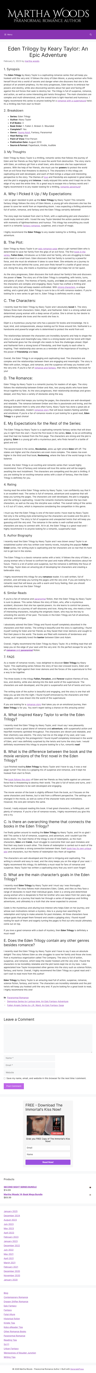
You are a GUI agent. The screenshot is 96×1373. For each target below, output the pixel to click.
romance (11, 650)
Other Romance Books (15, 1331)
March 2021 (10, 1262)
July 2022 (9, 1250)
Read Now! (48, 1162)
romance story (41, 410)
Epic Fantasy (10, 1306)
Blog (6, 1293)
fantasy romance (31, 225)
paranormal (40, 599)
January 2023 (11, 1241)
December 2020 (12, 1271)
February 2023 (11, 1237)
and (24, 650)
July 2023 (9, 1224)
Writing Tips (10, 1357)
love (46, 177)
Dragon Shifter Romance (16, 1301)
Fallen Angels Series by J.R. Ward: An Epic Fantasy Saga (35, 1005)
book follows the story (19, 779)
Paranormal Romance (18, 997)
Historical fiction (12, 1318)
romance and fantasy (45, 368)
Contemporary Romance (16, 1297)
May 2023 (9, 1228)
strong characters (66, 287)
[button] (90, 34)
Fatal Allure (9, 1314)
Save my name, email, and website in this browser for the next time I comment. (46, 1078)
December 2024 (12, 1215)
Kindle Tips (9, 1323)
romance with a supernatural (71, 101)
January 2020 (11, 1280)
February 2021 (11, 1267)
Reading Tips (10, 1340)
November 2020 (12, 1275)
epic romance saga (47, 248)
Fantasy (8, 1310)
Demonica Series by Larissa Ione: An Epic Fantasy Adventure (37, 1001)
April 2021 (9, 1258)
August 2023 (10, 1220)
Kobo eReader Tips (13, 1327)
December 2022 (12, 1245)
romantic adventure (70, 187)
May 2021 (9, 1254)
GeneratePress (77, 1369)
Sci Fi (6, 1344)
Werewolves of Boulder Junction (20, 1353)
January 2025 (11, 1211)
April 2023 (9, 1232)
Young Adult (24, 132)
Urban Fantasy (11, 1348)
